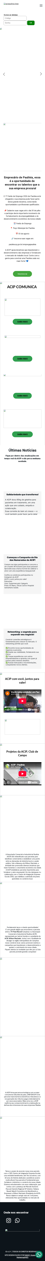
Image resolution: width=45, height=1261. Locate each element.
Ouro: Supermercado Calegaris (16, 583)
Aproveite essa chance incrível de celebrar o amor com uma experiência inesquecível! (21, 570)
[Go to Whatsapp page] (17, 1220)
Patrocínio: (8, 581)
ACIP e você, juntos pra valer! (15, 579)
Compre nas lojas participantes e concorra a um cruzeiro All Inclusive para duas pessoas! (21, 565)
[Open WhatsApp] (39, 1254)
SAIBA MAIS (22, 322)
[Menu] (41, 6)
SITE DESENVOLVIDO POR (15, 1255)
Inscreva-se (22, 274)
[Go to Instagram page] (9, 1220)
